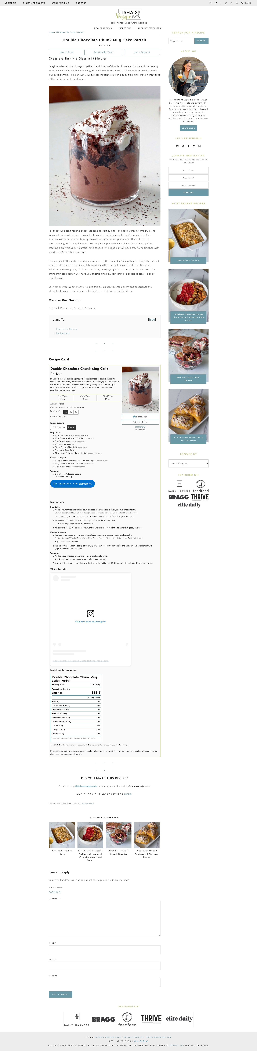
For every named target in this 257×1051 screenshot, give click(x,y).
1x (66, 412)
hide (152, 319)
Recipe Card (62, 333)
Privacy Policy (134, 1037)
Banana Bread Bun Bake (188, 260)
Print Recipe (141, 417)
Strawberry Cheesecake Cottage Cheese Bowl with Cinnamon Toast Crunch (188, 317)
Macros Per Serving (66, 328)
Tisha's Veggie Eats (108, 1037)
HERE (128, 794)
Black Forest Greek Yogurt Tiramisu (188, 379)
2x (71, 412)
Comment (54, 898)
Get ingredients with (66, 483)
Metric (71, 427)
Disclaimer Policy (88, 804)
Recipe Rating (56, 888)
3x (76, 412)
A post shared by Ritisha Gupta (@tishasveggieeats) (81, 661)
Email (52, 960)
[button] (136, 426)
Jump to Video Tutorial (104, 52)
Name (52, 943)
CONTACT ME (176, 1045)
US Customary (58, 427)
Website (53, 976)
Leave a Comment (142, 52)
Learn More (188, 128)
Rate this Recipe (140, 422)
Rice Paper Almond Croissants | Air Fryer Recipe (188, 439)
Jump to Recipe (67, 52)
